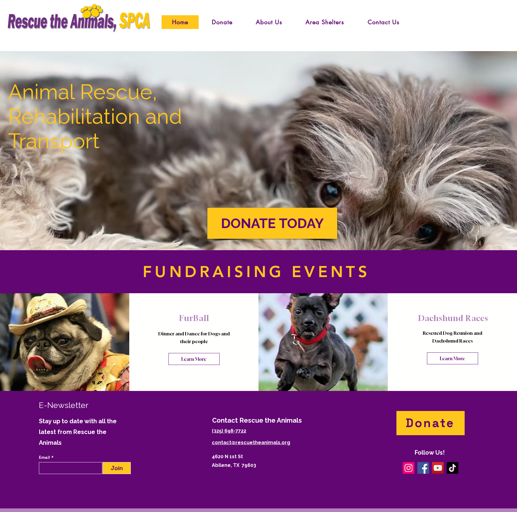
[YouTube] (438, 468)
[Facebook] (423, 468)
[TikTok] (452, 468)
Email (45, 457)
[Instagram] (408, 468)
